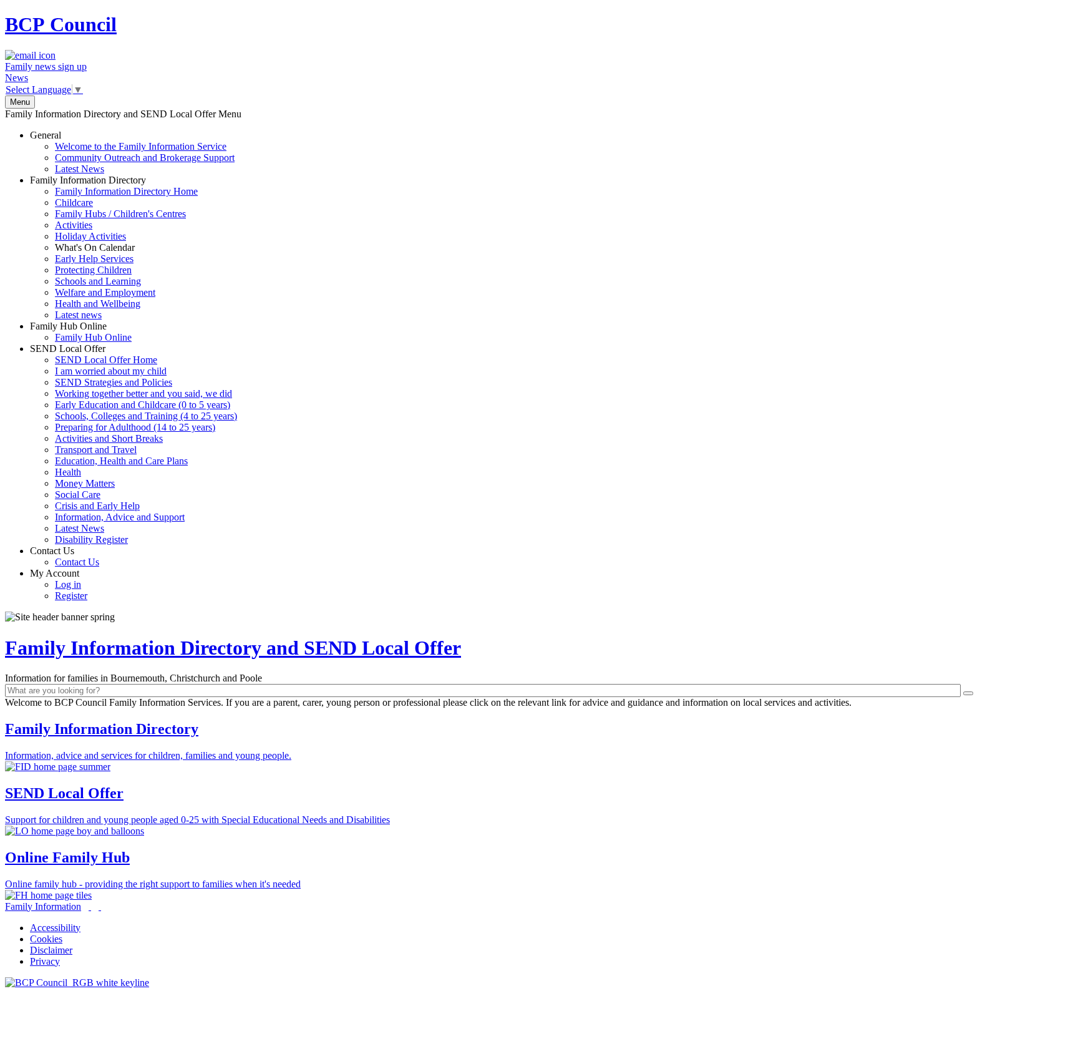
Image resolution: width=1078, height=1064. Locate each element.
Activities (73, 225)
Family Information (43, 906)
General (132, 152)
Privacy (45, 961)
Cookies (46, 939)
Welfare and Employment (105, 292)
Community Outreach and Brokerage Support (145, 157)
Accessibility (55, 927)
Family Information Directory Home (126, 191)
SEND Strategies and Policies (113, 382)
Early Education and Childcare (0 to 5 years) (142, 404)
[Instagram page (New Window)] (100, 906)
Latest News (79, 169)
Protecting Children (93, 270)
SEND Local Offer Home (106, 359)
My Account (58, 584)
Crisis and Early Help (97, 505)
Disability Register (91, 539)
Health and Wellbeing (97, 303)
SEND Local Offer (133, 444)
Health (68, 472)
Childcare (74, 202)
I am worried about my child (111, 371)
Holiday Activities (90, 236)
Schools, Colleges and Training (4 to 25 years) (146, 416)
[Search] (968, 693)
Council (61, 24)
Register (71, 595)
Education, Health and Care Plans (121, 461)
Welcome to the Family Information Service (140, 146)
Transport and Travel (96, 449)
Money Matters (85, 483)
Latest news (78, 315)
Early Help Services (94, 258)
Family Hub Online (81, 332)
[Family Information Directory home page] (77, 982)
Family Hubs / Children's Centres (120, 213)
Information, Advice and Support (120, 517)
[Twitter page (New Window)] (90, 906)
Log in (68, 584)
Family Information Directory (114, 247)
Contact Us (64, 556)
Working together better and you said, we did (143, 393)
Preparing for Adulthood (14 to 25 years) (135, 427)
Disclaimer (51, 950)
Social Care (77, 494)
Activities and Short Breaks (109, 438)
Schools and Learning (98, 281)
